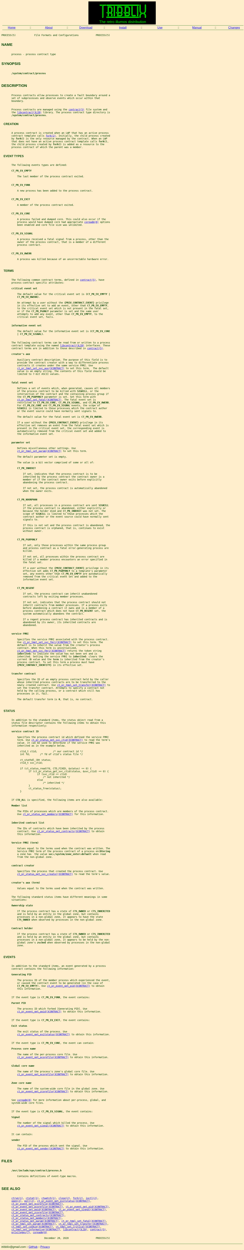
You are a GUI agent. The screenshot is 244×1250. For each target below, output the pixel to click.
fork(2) (51, 135)
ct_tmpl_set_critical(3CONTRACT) (78, 1226)
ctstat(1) (32, 1198)
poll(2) (29, 1201)
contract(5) (76, 109)
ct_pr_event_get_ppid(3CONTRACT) (39, 1011)
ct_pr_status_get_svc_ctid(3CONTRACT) (57, 740)
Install (123, 27)
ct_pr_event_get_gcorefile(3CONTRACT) (43, 1074)
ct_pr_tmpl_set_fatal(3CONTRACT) (39, 399)
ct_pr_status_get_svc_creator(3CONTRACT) (45, 874)
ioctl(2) (91, 1198)
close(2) (64, 1198)
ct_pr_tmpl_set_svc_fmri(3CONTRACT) (47, 642)
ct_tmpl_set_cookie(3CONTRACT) (32, 1226)
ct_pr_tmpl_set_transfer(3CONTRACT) (81, 685)
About (49, 27)
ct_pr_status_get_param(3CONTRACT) (35, 1221)
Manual (197, 27)
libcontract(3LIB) (29, 112)
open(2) (16, 1201)
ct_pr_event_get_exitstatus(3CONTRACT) (43, 1034)
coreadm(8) (91, 222)
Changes (234, 27)
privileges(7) (20, 1232)
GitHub (33, 1246)
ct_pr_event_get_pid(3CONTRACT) (68, 985)
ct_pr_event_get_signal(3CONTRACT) (40, 1125)
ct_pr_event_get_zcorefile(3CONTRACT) (43, 1091)
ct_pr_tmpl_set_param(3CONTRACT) (39, 451)
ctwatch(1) (48, 1198)
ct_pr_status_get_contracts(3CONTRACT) (63, 831)
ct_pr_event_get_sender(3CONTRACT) (40, 1148)
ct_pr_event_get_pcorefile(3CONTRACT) (43, 1057)
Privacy (45, 1246)
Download (85, 27)
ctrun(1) (17, 1198)
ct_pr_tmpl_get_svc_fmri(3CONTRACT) (41, 650)
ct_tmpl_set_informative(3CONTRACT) (35, 1229)
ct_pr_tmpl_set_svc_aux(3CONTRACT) (40, 368)
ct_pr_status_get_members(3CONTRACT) (48, 814)
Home (12, 27)
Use (160, 27)
